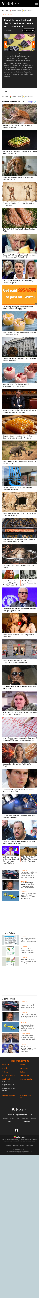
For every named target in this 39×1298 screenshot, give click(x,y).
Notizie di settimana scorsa (9, 1089)
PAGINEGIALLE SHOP (26, 1139)
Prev (5, 44)
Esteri (4, 1068)
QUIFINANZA (32, 1141)
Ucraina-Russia (26, 1079)
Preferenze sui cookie (17, 1147)
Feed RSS (5, 1119)
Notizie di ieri (6, 1082)
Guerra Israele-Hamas (26, 1096)
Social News (25, 1076)
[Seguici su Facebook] (16, 1131)
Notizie (21, 1109)
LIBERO (4, 1139)
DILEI (21, 1141)
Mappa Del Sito (15, 1119)
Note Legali (15, 1145)
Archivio (33, 1119)
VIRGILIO (9, 1139)
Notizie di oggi (7, 1079)
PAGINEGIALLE (16, 1139)
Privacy (22, 1145)
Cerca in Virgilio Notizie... (18, 1115)
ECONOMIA (24, 946)
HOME (4, 15)
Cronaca (5, 1065)
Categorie (25, 1119)
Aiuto (26, 1147)
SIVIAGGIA (25, 1141)
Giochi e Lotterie (8, 1076)
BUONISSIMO (16, 1142)
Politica (23, 1065)
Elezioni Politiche (8, 1096)
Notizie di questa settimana (8, 1085)
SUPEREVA (23, 1142)
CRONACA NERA (25, 1033)
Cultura (5, 1072)
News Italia (27, 1121)
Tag (9, 1121)
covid (5, 91)
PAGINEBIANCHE (8, 1141)
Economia (24, 1068)
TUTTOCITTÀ (16, 1141)
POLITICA (23, 936)
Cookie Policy (29, 1145)
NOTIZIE (12, 3)
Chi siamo (8, 1145)
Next (33, 44)
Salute (22, 1072)
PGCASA (34, 1139)
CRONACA (9, 15)
